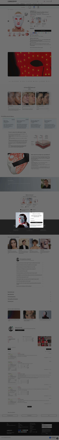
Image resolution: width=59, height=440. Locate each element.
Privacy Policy (32, 226)
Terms (35, 226)
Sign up (36, 222)
